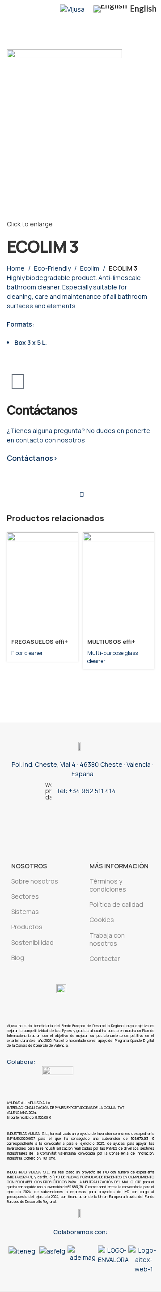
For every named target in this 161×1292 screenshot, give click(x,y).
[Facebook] (123, 822)
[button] (15, 1259)
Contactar (104, 958)
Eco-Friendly (52, 268)
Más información (118, 866)
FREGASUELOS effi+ (39, 642)
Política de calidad (116, 904)
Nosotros (29, 866)
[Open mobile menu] (10, 9)
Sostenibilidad (32, 942)
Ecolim (89, 268)
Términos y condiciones (107, 885)
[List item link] (80, 791)
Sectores (25, 896)
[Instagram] (36, 822)
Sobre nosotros (34, 881)
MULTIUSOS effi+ (111, 642)
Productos (26, 926)
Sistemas (25, 911)
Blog (17, 957)
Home (16, 268)
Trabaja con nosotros (107, 939)
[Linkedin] (65, 822)
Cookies (101, 919)
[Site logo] (72, 8)
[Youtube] (94, 822)
